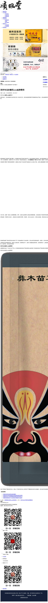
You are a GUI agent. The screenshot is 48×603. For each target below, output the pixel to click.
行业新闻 (16, 74)
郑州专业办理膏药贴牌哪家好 (27, 500)
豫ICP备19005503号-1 (20, 595)
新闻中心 (12, 74)
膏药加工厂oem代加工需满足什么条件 (12, 497)
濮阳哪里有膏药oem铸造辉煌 (10, 500)
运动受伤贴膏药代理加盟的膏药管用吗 (12, 495)
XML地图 (34, 595)
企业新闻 (45, 79)
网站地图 (29, 595)
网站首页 (7, 74)
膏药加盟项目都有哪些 (9, 494)
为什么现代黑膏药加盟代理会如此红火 (12, 496)
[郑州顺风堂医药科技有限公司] (11, 9)
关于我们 (5, 76)
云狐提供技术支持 (24, 597)
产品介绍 (5, 77)
